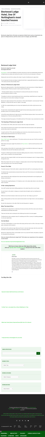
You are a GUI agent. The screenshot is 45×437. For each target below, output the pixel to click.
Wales (26, 416)
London (30, 415)
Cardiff (18, 413)
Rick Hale (4, 23)
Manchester (35, 415)
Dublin (26, 413)
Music (17, 435)
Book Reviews (26, 426)
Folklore (22, 433)
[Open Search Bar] (43, 2)
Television (3, 435)
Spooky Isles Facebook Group (17, 247)
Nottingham (4, 72)
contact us (35, 426)
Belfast (5, 413)
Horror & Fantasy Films (34, 433)
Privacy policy (40, 426)
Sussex (22, 416)
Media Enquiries (19, 426)
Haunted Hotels (11, 25)
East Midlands (5, 25)
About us (15, 426)
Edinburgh (31, 413)
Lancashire (25, 415)
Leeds (15, 415)
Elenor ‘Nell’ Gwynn (5, 139)
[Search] (38, 353)
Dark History (13, 433)
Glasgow (39, 413)
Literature (11, 435)
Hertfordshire (4, 415)
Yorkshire (33, 416)
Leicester (20, 415)
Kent (13, 415)
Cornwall (23, 413)
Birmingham (10, 413)
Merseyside (40, 415)
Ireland (9, 415)
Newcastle (18, 416)
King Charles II (25, 143)
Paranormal (4, 433)
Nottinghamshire (18, 25)
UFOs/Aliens (23, 435)
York (29, 416)
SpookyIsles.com (17, 408)
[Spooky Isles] (8, 2)
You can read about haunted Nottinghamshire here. (13, 241)
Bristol (14, 413)
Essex (35, 413)
